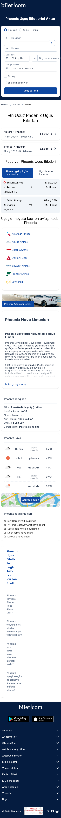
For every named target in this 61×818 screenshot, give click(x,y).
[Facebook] (52, 811)
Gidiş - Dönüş (30, 30)
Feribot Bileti (9, 774)
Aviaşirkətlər (9, 736)
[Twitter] (48, 811)
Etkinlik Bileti (9, 761)
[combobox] (33, 38)
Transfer (7, 793)
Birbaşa (12, 76)
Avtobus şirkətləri (12, 755)
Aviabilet (7, 730)
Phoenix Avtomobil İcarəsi (18, 304)
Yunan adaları (10, 768)
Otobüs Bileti (9, 743)
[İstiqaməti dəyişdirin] (52, 43)
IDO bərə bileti (10, 780)
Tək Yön (12, 30)
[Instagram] (57, 811)
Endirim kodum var (18, 82)
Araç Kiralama (10, 787)
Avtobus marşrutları (13, 749)
